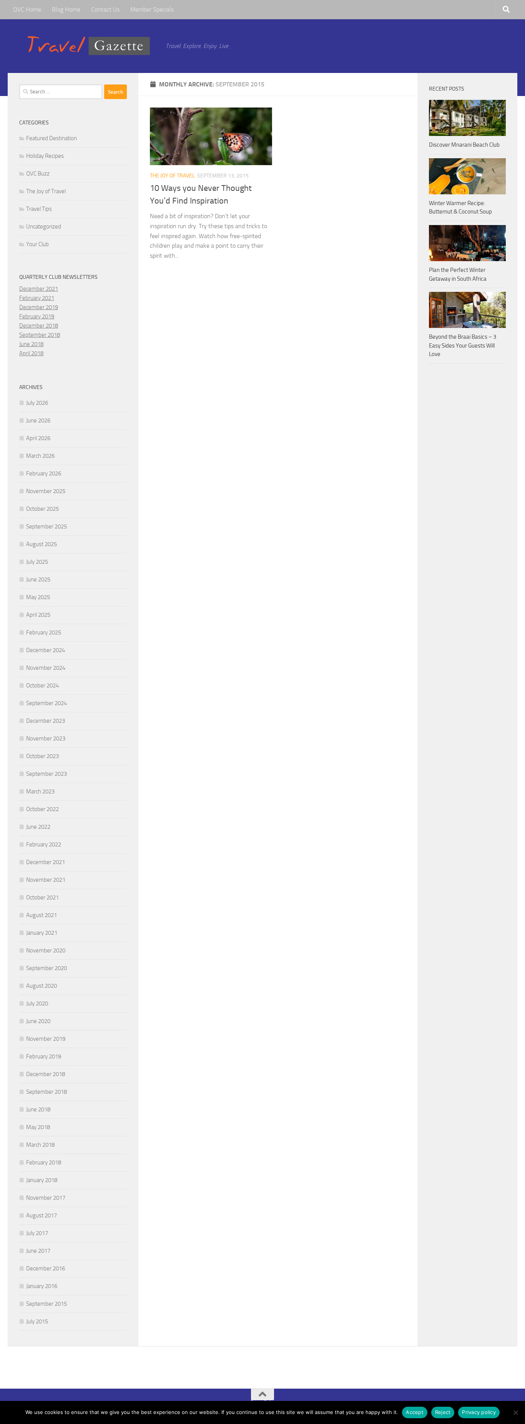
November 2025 (45, 491)
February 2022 (43, 844)
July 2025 (37, 561)
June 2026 (38, 420)
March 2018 (40, 1144)
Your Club (37, 244)
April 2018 (31, 353)
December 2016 (45, 1268)
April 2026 (38, 438)
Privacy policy (479, 1412)
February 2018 (43, 1162)
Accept (415, 1412)
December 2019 (38, 307)
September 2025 (46, 526)
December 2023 (45, 720)
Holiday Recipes (45, 155)
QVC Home (27, 9)
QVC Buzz (38, 173)
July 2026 (37, 402)
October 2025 (42, 508)
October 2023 (42, 756)
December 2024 (45, 650)
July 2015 (37, 1321)
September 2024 (46, 703)
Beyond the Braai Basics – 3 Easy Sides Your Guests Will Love (462, 345)
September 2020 (46, 968)
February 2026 (43, 473)
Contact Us (105, 9)
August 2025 (41, 544)
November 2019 (45, 1038)
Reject (443, 1412)
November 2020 (45, 950)
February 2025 (43, 632)
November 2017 (45, 1197)
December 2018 (38, 325)
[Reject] (515, 1412)
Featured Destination (51, 138)
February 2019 (36, 316)
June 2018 (31, 344)
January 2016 (41, 1286)
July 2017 (37, 1233)
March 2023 (40, 791)
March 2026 (40, 455)
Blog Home (66, 9)
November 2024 (45, 667)
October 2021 (42, 897)
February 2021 (36, 298)
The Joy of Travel (172, 175)
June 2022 (38, 826)
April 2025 (38, 614)
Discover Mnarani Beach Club (464, 144)
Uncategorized (43, 226)
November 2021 (45, 879)
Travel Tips (39, 208)
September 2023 (46, 773)
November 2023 (45, 738)
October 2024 (42, 685)
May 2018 (38, 1127)
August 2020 (41, 985)
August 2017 (41, 1215)
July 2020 (37, 1003)
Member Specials (152, 9)
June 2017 (38, 1250)
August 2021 (41, 915)
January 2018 (41, 1180)
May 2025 (38, 597)
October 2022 (42, 809)
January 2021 (41, 932)
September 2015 (46, 1303)
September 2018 (39, 334)
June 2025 (38, 579)
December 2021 (38, 288)
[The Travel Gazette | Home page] (88, 46)
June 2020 (38, 1021)
